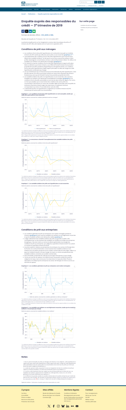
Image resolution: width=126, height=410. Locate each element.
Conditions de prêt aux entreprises (89, 27)
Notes (82, 29)
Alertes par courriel (90, 395)
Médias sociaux (89, 399)
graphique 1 (67, 55)
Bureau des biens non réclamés (51, 395)
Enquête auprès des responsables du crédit (50, 14)
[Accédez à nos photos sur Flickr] (72, 407)
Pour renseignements (91, 393)
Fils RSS (87, 397)
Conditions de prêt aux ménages (88, 25)
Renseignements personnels (72, 395)
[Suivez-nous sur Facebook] (53, 407)
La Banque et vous (92, 5)
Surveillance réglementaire (90, 9)
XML (52, 35)
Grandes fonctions (27, 9)
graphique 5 (58, 237)
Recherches (64, 9)
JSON (46, 35)
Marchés (36, 9)
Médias (71, 9)
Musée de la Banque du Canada (51, 393)
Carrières (101, 5)
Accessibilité (24, 395)
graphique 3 (66, 78)
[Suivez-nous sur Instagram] (58, 407)
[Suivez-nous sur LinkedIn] (67, 407)
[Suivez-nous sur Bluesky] (63, 407)
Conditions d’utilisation (70, 393)
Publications (55, 9)
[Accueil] (29, 4)
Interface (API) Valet (90, 401)
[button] (23, 31)
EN (99, 2)
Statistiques (78, 9)
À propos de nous (81, 5)
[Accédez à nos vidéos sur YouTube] (77, 407)
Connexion (47, 397)
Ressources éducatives (27, 399)
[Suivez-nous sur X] (49, 407)
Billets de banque (45, 9)
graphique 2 (57, 61)
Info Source (67, 401)
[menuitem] (74, 94)
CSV (42, 35)
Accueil (23, 14)
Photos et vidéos (26, 397)
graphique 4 (33, 235)
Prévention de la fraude (27, 401)
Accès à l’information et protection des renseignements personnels (73, 398)
